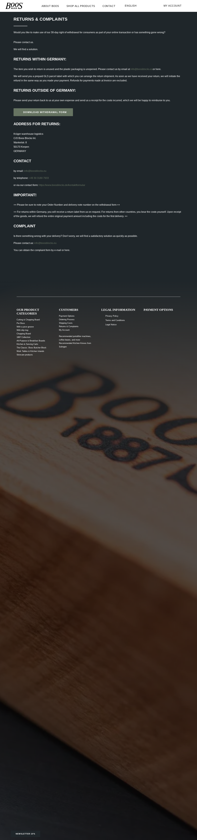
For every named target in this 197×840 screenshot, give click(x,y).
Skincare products (25, 355)
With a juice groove (25, 327)
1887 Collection (23, 337)
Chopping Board (24, 333)
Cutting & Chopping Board (28, 319)
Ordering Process (66, 319)
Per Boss (21, 323)
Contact (109, 6)
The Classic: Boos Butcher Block (31, 347)
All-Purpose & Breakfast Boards (31, 341)
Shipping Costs (65, 323)
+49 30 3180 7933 (39, 178)
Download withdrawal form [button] (45, 112)
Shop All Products (80, 6)
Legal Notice (111, 324)
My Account (172, 5)
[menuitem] (51, 7)
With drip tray (22, 330)
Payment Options (66, 316)
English (131, 5)
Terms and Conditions (115, 320)
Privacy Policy (111, 316)
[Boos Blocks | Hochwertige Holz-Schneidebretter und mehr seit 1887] (14, 6)
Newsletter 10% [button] (25, 834)
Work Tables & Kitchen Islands (30, 351)
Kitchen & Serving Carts (27, 344)
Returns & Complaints (68, 326)
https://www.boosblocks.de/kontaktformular (62, 185)
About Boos (50, 6)
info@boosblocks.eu (142, 69)
